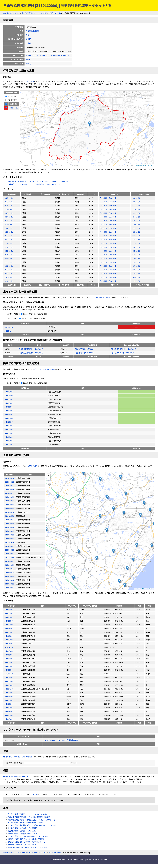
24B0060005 (9, 666)
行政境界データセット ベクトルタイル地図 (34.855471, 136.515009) (34, 184)
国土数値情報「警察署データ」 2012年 (23, 830)
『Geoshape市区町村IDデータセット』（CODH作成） (28, 847)
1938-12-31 (9, 270)
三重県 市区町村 (32, 55)
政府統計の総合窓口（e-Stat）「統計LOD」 (24, 844)
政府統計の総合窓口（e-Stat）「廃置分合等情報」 (27, 839)
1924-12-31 (9, 217)
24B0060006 (9, 681)
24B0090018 (9, 444)
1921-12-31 (9, 205)
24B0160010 (9, 685)
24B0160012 (9, 658)
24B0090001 (9, 426)
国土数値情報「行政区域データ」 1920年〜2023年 (27, 814)
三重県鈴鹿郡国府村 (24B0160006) (31, 349)
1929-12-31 (9, 236)
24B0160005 (9, 628)
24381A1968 (9, 689)
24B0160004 (9, 696)
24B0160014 (9, 418)
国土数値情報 (12, 96)
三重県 (28, 43)
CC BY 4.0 (34, 794)
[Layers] (23, 102)
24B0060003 (9, 392)
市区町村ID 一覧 (54, 13)
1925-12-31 (9, 220)
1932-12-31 (9, 247)
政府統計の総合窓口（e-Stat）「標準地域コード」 (27, 841)
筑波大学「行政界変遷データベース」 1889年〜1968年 (29, 817)
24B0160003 (9, 410)
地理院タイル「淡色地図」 (146, 165)
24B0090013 (9, 441)
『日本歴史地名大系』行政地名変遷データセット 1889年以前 (31, 819)
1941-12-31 (9, 281)
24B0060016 (9, 670)
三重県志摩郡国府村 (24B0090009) (122, 353)
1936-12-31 (9, 262)
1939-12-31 (9, 273)
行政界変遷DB (12, 100)
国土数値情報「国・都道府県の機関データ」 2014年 (28, 836)
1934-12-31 (9, 254)
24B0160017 (9, 422)
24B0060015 (9, 399)
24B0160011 (9, 711)
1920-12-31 (9, 202)
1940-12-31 (9, 277)
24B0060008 (9, 704)
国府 (27, 35)
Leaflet (137, 165)
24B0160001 (9, 407)
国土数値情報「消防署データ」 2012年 (23, 833)
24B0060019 (9, 403)
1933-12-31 (9, 251)
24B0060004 (9, 643)
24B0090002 (9, 429)
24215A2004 (9, 331)
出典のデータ (29, 81)
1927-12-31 (9, 228)
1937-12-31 (9, 266)
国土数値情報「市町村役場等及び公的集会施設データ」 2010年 (32, 825)
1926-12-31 (9, 224)
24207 (28, 59)
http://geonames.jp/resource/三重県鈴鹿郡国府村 (61, 740)
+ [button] (22, 93)
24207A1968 (9, 327)
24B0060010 (9, 692)
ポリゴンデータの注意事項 (100, 297)
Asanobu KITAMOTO (59, 859)
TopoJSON (104, 198)
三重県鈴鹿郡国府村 (33, 31)
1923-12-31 (9, 213)
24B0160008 (9, 715)
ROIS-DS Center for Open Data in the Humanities (87, 859)
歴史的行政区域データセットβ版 (34, 13)
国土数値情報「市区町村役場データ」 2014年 (25, 822)
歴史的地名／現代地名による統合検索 (17, 756)
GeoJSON (112, 198)
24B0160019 (9, 719)
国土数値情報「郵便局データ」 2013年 (23, 828)
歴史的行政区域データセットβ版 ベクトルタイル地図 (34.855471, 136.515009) (38, 181)
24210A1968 (9, 647)
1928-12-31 (9, 232)
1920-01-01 (9, 198)
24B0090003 (9, 433)
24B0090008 (9, 437)
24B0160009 (9, 414)
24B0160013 (9, 655)
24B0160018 (9, 708)
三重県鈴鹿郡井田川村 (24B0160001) (123, 349)
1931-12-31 (9, 243)
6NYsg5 (29, 63)
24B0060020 (9, 700)
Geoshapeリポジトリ (11, 13)
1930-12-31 (9, 239)
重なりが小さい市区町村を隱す (33, 318)
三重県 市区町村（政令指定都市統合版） (55, 55)
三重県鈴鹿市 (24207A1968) (84, 349)
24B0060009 (9, 395)
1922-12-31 (9, 209)
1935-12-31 (9, 258)
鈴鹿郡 (28, 39)
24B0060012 (9, 662)
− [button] (22, 96)
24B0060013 (9, 677)
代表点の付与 (32, 466)
